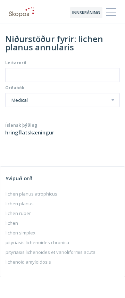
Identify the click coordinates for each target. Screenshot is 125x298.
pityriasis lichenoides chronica (37, 242)
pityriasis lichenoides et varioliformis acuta (50, 252)
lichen (12, 223)
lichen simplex (20, 233)
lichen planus (20, 203)
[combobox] (62, 100)
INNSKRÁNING (86, 13)
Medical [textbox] (19, 100)
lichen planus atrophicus (31, 194)
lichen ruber (18, 213)
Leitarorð (15, 63)
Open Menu (111, 12)
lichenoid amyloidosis (28, 262)
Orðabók (15, 88)
